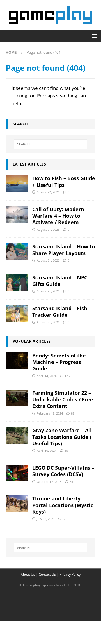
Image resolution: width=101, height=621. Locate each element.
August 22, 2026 (48, 192)
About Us (28, 574)
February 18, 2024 (50, 413)
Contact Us (47, 574)
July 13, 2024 (46, 519)
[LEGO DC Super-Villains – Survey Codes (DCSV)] (17, 473)
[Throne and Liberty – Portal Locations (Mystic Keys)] (17, 503)
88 (72, 413)
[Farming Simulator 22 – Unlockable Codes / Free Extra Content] (17, 398)
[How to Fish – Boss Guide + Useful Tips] (17, 183)
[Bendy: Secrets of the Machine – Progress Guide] (17, 360)
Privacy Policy (70, 574)
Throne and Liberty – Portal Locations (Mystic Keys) (62, 505)
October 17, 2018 (49, 481)
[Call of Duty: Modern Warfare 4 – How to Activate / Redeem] (17, 214)
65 (71, 481)
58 (64, 519)
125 (67, 376)
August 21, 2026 (48, 229)
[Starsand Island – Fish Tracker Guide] (17, 313)
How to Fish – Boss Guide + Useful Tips (63, 181)
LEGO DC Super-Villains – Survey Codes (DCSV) (63, 470)
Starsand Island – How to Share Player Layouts (63, 249)
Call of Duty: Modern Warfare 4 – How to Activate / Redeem (58, 216)
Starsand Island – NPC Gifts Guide (59, 280)
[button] (93, 36)
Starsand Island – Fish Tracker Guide (59, 311)
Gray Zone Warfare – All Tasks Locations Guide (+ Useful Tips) (63, 437)
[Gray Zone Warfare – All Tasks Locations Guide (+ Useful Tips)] (17, 435)
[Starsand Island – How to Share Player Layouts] (17, 251)
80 (66, 450)
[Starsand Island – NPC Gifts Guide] (17, 282)
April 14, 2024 (46, 376)
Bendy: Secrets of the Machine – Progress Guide (59, 362)
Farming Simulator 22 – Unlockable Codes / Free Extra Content (62, 399)
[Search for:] (50, 144)
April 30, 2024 (46, 450)
